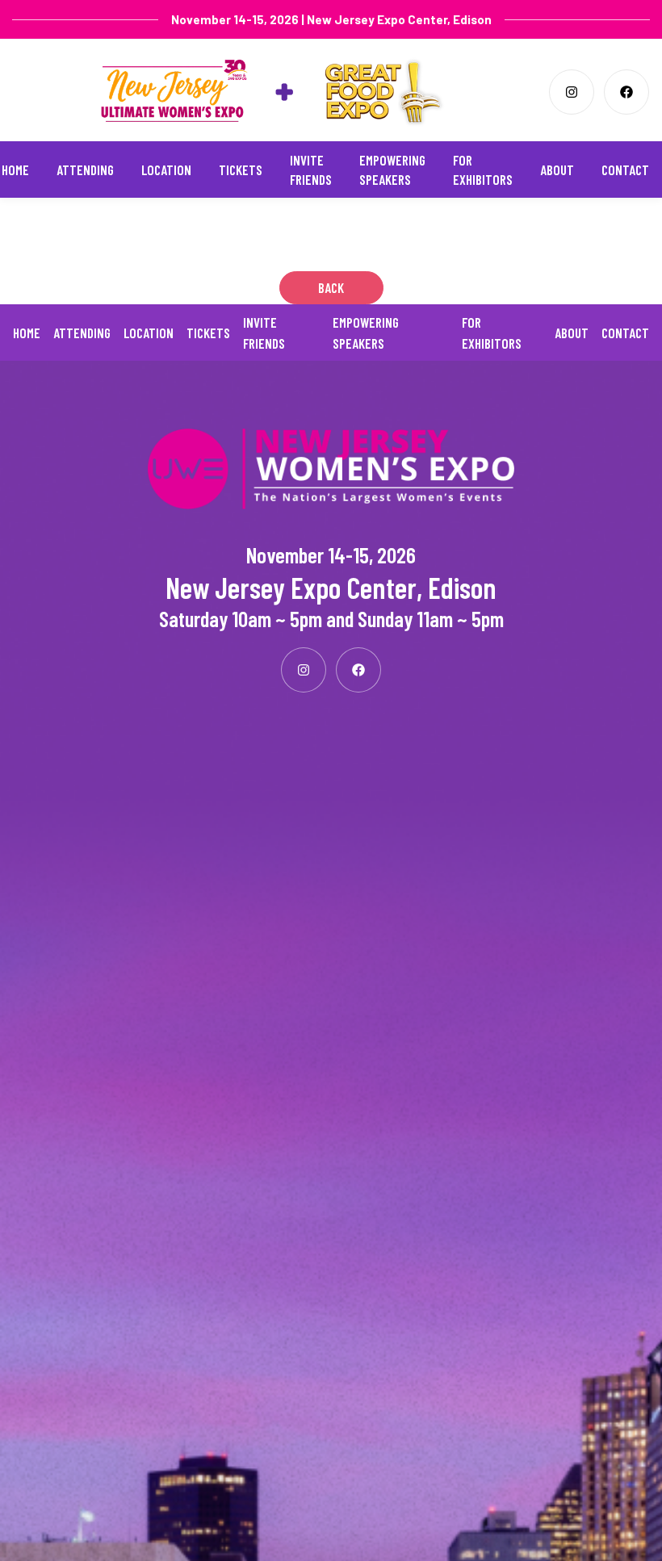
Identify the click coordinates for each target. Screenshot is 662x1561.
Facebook (626, 92)
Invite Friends (311, 169)
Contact (625, 169)
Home (15, 169)
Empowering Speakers (392, 169)
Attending (85, 169)
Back (331, 287)
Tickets (240, 169)
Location (166, 169)
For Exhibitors (483, 169)
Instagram (571, 92)
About (557, 169)
